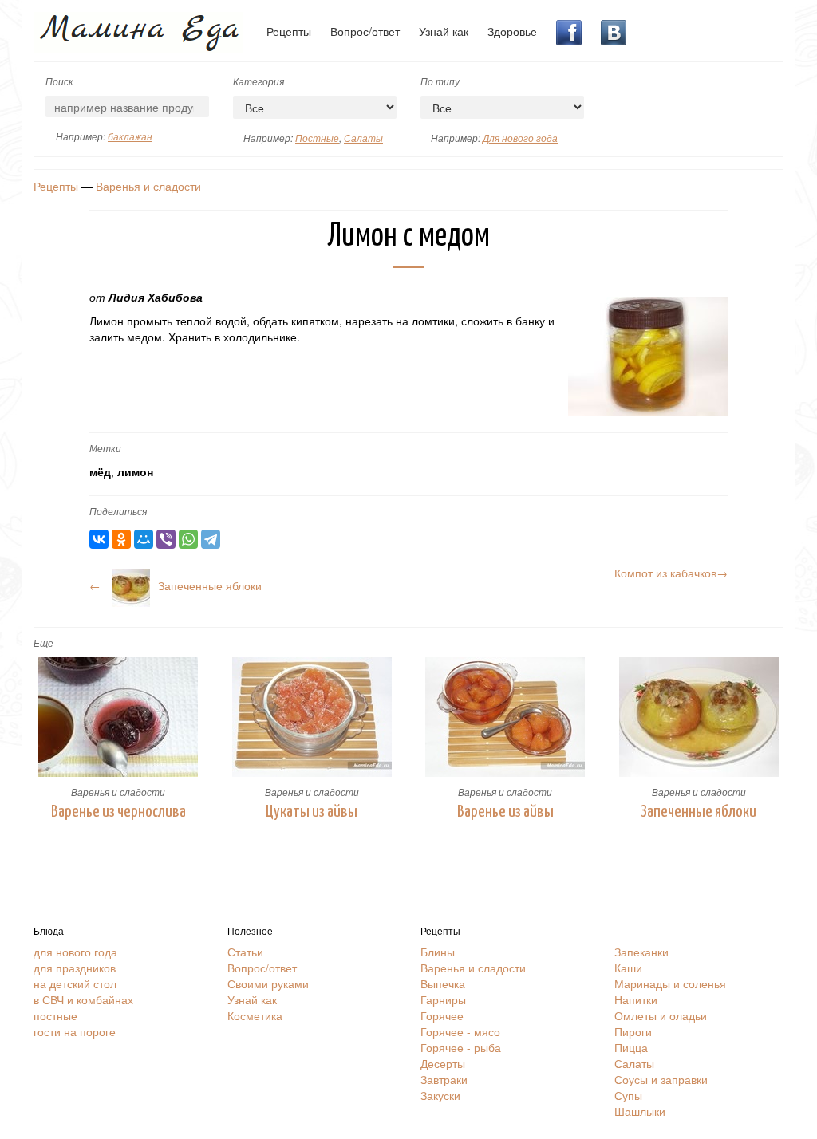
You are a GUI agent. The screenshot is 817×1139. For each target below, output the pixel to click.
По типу (440, 81)
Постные (317, 137)
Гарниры (443, 999)
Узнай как (443, 31)
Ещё (43, 642)
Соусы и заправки (661, 1079)
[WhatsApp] (188, 539)
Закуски (440, 1095)
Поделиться (118, 511)
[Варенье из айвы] (505, 717)
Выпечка (442, 983)
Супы (628, 1095)
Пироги (633, 1031)
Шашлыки (639, 1111)
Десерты (442, 1063)
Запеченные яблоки (698, 812)
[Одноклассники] (121, 539)
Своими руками (268, 983)
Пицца (631, 1047)
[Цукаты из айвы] (312, 717)
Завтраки (444, 1079)
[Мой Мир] (143, 539)
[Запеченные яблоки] (699, 717)
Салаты (363, 137)
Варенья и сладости (148, 186)
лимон (135, 471)
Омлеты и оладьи (660, 1015)
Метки (105, 448)
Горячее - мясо (460, 1031)
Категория (258, 81)
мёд (100, 471)
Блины (437, 952)
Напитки (635, 999)
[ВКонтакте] (99, 539)
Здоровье (512, 31)
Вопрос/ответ (365, 31)
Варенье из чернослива (118, 812)
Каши (628, 967)
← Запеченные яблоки (175, 585)
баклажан (130, 136)
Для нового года (520, 137)
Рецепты (288, 31)
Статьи (245, 952)
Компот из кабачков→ (671, 573)
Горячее (442, 1015)
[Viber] (166, 539)
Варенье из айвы (505, 812)
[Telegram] (210, 539)
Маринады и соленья (670, 983)
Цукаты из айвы (311, 812)
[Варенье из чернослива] (118, 717)
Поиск (59, 81)
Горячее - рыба (460, 1047)
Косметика (254, 1015)
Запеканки (641, 952)
